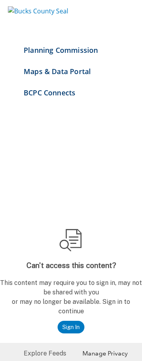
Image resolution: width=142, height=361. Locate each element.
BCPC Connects (49, 92)
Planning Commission (61, 50)
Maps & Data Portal (57, 71)
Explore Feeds (45, 353)
